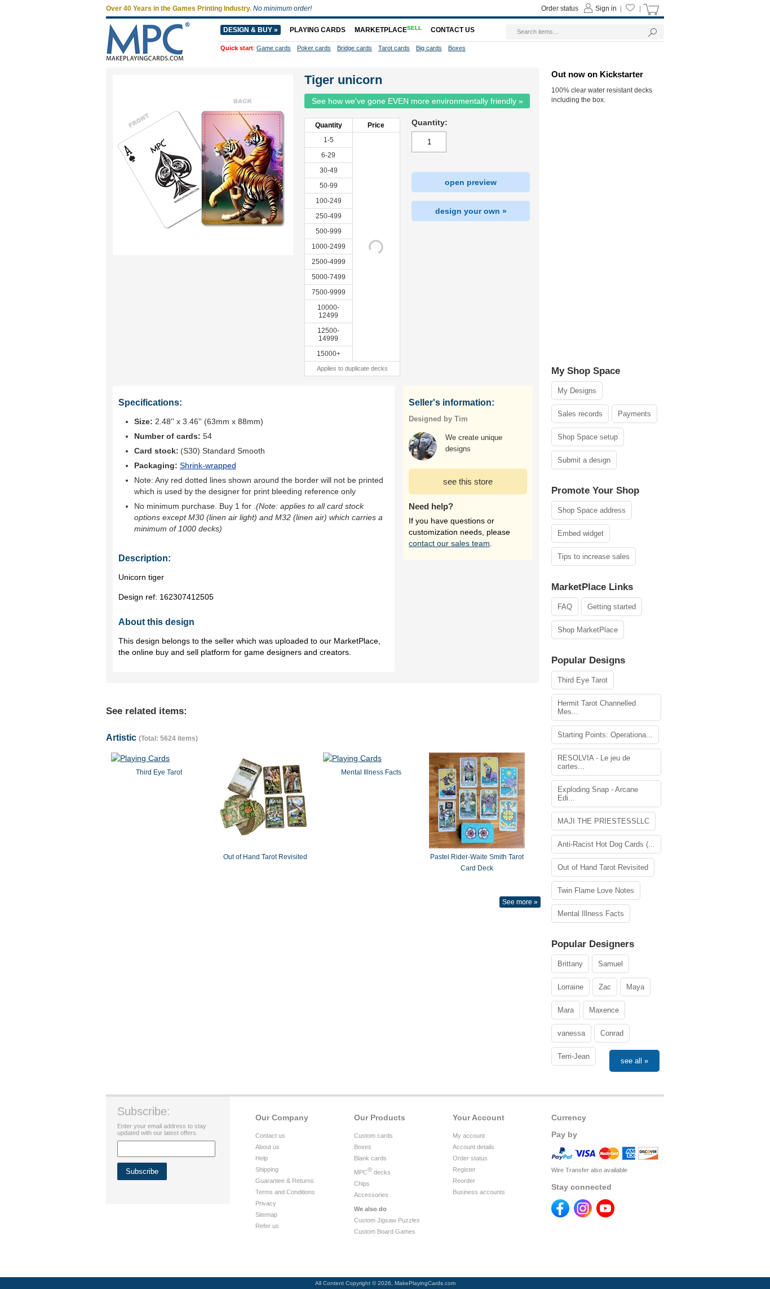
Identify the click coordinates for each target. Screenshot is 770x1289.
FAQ (564, 606)
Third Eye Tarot (582, 680)
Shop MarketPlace (587, 630)
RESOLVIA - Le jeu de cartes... (593, 762)
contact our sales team (449, 543)
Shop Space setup (587, 437)
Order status (470, 1158)
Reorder (464, 1180)
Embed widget (580, 533)
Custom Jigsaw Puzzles (387, 1220)
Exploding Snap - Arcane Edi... (597, 793)
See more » (520, 902)
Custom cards (373, 1135)
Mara (565, 1010)
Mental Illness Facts (590, 913)
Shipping (266, 1169)
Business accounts (479, 1192)
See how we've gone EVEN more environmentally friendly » (417, 100)
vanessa (571, 1033)
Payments (634, 414)
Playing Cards (318, 30)
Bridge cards (354, 48)
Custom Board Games (384, 1231)
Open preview (471, 182)
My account (469, 1135)
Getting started (611, 606)
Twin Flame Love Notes (595, 890)
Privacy (265, 1203)
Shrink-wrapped (208, 465)
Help (261, 1158)
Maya (635, 987)
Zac (605, 987)
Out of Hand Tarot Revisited (602, 867)
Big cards (429, 48)
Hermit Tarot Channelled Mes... (596, 707)
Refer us (267, 1225)
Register (464, 1169)
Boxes (362, 1146)
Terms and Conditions (285, 1192)
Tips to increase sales (593, 556)
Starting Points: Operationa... (605, 735)
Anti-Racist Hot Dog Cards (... (606, 844)
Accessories (371, 1194)
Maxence (604, 1010)
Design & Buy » (250, 30)
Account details (473, 1146)
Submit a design (583, 460)
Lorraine (570, 987)
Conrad (611, 1033)
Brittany (570, 964)
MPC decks (372, 1172)
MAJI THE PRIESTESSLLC (603, 821)
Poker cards (314, 48)
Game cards (273, 48)
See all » (634, 1061)
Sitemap (266, 1214)
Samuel (610, 964)
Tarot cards (394, 48)
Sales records (580, 414)
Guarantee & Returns (284, 1180)
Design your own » (471, 210)
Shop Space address (591, 510)
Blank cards (370, 1158)
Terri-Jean (573, 1056)
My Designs (576, 390)
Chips (362, 1183)
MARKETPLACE (388, 30)
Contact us (270, 1135)
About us (267, 1146)
